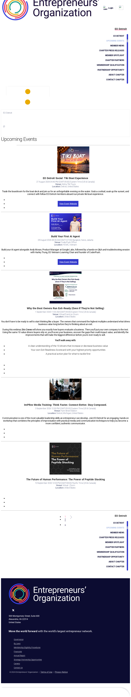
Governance (18, 639)
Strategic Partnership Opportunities (28, 660)
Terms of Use (46, 672)
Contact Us (18, 668)
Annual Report (19, 655)
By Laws (17, 643)
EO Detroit (118, 36)
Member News (117, 45)
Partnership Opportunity (110, 70)
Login (110, 8)
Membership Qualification (110, 65)
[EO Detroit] (27, 91)
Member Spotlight (114, 55)
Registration (68, 200)
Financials (18, 652)
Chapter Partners (114, 60)
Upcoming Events (115, 41)
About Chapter (116, 75)
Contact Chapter (115, 79)
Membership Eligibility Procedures (27, 647)
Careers (17, 664)
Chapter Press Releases (111, 50)
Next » (70, 149)
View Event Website (68, 204)
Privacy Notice (61, 672)
